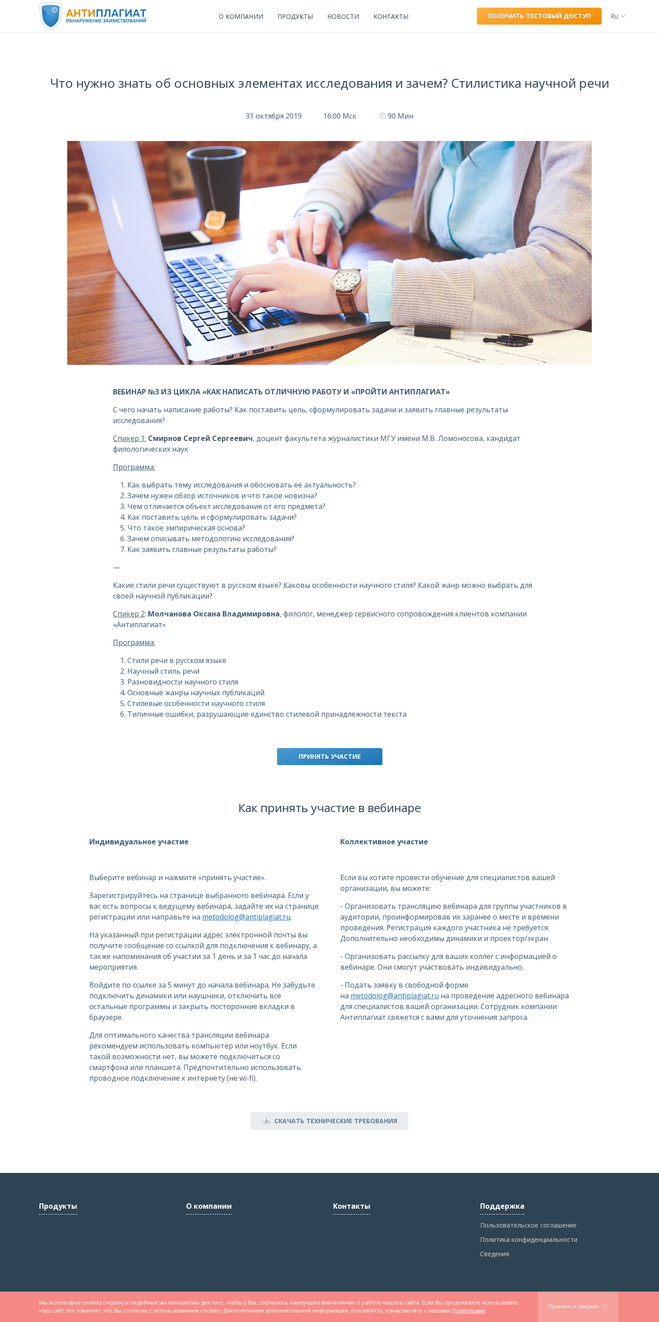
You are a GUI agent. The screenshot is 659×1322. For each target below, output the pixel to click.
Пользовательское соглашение (528, 1225)
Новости (343, 16)
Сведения (494, 1253)
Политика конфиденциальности (528, 1239)
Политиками (469, 1310)
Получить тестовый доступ (539, 16)
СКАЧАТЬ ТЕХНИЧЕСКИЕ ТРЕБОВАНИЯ (335, 1121)
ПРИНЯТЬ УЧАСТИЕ (330, 756)
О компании (241, 16)
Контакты (390, 16)
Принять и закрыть (574, 1306)
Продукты (295, 16)
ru (614, 16)
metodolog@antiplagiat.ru (246, 917)
